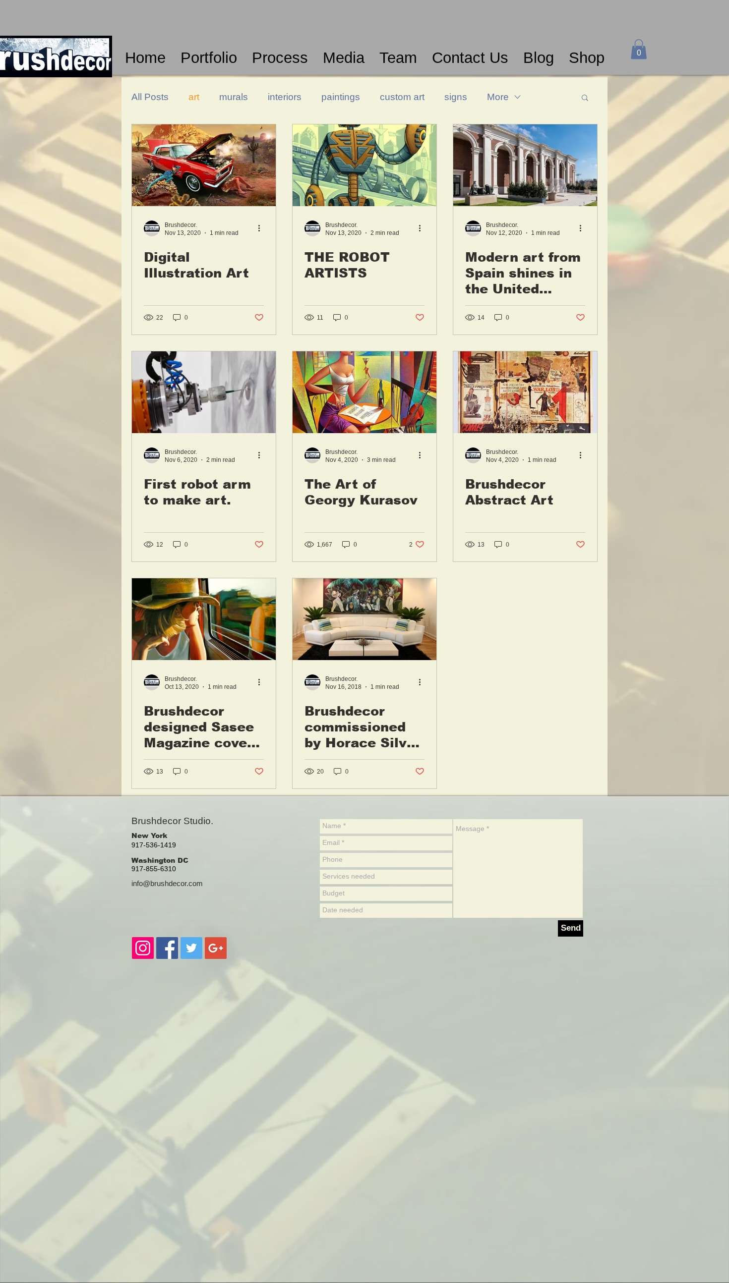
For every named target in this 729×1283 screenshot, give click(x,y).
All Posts (150, 97)
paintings (340, 97)
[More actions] (262, 228)
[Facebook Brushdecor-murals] (167, 948)
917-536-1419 (153, 845)
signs (455, 97)
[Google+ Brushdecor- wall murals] (216, 948)
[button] (638, 49)
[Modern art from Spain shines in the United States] (525, 165)
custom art (402, 97)
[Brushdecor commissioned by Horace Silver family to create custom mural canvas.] (364, 619)
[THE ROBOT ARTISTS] (364, 165)
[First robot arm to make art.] (204, 392)
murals (233, 97)
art (193, 97)
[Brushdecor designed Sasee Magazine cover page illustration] (204, 619)
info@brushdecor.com (167, 883)
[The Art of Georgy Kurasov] (364, 392)
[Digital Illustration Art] (204, 165)
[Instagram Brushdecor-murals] (143, 948)
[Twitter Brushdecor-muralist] (191, 948)
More (498, 97)
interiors (285, 97)
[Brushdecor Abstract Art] (525, 392)
